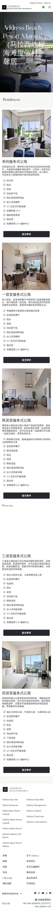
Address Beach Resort (12, 828)
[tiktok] (46, 893)
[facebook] (35, 893)
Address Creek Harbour (36, 821)
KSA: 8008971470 (43, 906)
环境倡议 (30, 883)
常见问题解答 (33, 866)
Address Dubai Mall (34, 799)
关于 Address (32, 855)
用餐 (5, 855)
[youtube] (43, 893)
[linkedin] (50, 893)
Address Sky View (10, 799)
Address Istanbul (33, 810)
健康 (5, 861)
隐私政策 (30, 872)
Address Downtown (35, 816)
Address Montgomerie (36, 805)
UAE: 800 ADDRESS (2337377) (37, 903)
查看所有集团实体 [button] (10, 893)
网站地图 (7, 883)
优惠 (5, 866)
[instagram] (39, 893)
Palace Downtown (10, 805)
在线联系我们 (44, 899)
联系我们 (30, 861)
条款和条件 (31, 877)
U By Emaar (7, 877)
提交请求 (26, 234)
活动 (5, 872)
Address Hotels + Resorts (40, 2)
